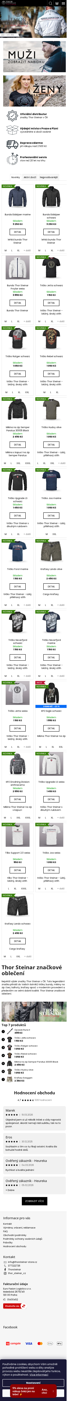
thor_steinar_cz (17, 1273)
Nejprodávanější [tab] (49, 177)
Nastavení (33, 1383)
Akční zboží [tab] (30, 177)
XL (18, 250)
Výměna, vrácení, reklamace (19, 1227)
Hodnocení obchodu (34, 1093)
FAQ (5, 1231)
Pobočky (8, 1242)
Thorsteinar (14, 1269)
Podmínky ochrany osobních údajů (22, 1238)
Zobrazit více (34, 1201)
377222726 (14, 1265)
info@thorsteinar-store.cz (22, 1262)
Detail (17, 232)
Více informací (39, 1375)
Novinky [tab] (15, 177)
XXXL (27, 463)
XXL (27, 392)
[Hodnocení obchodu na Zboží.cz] (15, 1306)
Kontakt (7, 1223)
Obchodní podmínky (14, 1235)
